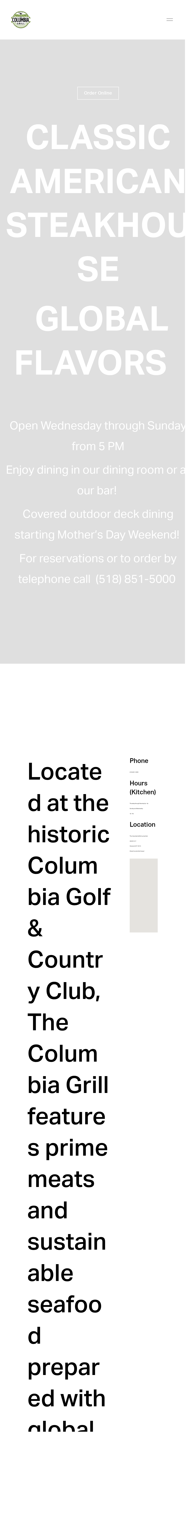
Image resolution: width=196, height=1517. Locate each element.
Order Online (98, 93)
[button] (146, 895)
